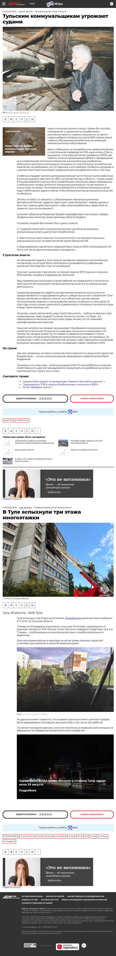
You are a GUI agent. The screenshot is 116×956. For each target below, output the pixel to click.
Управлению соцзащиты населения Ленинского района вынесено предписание (34, 442)
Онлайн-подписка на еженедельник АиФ (85, 896)
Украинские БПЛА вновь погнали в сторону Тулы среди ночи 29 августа (62, 782)
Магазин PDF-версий (55, 896)
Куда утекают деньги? (24, 450)
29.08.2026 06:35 (10, 507)
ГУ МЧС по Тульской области (35, 714)
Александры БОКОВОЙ (18, 112)
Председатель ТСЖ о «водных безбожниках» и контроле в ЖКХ (60, 384)
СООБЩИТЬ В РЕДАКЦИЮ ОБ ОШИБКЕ (37, 903)
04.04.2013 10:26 (9, 12)
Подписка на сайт (30, 900)
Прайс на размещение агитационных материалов (84, 900)
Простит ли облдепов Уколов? (84, 450)
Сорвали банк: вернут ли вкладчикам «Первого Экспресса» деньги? (63, 381)
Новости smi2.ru (12, 499)
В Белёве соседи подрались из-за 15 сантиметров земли (86, 442)
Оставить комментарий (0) (92, 398)
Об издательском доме (32, 896)
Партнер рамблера (46, 945)
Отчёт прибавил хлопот (37, 387)
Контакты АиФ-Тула (49, 900)
